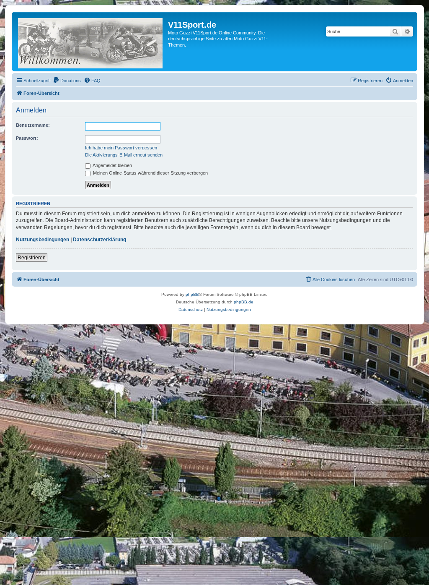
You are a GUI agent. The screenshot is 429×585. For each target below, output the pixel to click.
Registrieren (32, 258)
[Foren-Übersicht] (91, 41)
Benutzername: (33, 125)
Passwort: (27, 138)
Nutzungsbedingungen (42, 240)
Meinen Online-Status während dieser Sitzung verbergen (150, 172)
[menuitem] (67, 81)
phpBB (192, 294)
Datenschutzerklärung (99, 240)
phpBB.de (243, 302)
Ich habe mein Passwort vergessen (121, 147)
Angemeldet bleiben (112, 165)
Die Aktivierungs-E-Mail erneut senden (124, 154)
